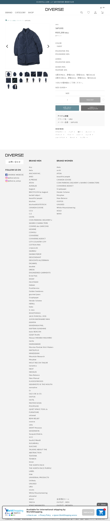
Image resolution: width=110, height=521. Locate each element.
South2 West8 (35, 440)
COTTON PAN (34, 245)
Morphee (32, 359)
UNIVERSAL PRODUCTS (39, 477)
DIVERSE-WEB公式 (16, 175)
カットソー (89, 132)
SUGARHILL (34, 443)
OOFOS (32, 397)
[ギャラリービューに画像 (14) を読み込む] (45, 80)
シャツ (78, 134)
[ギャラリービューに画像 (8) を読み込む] (8, 80)
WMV (59, 214)
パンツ (69, 134)
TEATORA (33, 456)
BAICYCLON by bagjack (38, 192)
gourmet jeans (34, 294)
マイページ (37, 519)
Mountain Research (37, 356)
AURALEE (33, 186)
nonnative (33, 387)
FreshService (34, 288)
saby (31, 425)
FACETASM (33, 282)
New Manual (34, 378)
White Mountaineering (38, 493)
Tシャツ (72, 137)
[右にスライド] (48, 46)
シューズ (88, 134)
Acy (30, 167)
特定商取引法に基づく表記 (69, 519)
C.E (30, 214)
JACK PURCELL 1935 (37, 316)
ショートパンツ (60, 137)
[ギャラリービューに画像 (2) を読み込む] (14, 74)
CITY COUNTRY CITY (37, 242)
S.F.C (31, 437)
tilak (31, 474)
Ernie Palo (33, 276)
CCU (31, 211)
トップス (83, 137)
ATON (31, 183)
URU (14, 20)
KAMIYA (32, 322)
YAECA (32, 502)
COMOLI (32, 232)
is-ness (32, 310)
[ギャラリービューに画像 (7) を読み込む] (45, 74)
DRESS (32, 270)
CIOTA (31, 217)
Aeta (31, 170)
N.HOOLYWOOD (36, 381)
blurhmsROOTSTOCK (38, 204)
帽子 (79, 132)
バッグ (71, 132)
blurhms (32, 201)
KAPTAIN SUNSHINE (37, 328)
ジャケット (20, 20)
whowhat (33, 496)
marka (31, 341)
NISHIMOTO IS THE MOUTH (40, 384)
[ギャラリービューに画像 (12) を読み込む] (33, 80)
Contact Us (67, 108)
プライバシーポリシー (50, 519)
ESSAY (31, 279)
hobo (31, 307)
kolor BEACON (35, 332)
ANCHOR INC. (35, 173)
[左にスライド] (7, 46)
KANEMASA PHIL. (36, 325)
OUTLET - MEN (63, 502)
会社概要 (17, 519)
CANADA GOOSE (36, 207)
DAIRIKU (32, 251)
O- (30, 390)
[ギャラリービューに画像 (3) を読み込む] (21, 74)
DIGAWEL (33, 263)
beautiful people (35, 198)
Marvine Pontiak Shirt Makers (41, 347)
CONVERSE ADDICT (37, 239)
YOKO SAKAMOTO (37, 505)
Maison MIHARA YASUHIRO (40, 338)
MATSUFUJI (34, 350)
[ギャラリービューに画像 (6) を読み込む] (39, 74)
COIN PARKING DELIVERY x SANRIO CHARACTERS (78, 183)
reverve (32, 422)
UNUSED (33, 484)
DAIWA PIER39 (35, 254)
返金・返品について (87, 519)
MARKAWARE (35, 344)
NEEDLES (33, 372)
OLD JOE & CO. (35, 394)
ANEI (31, 176)
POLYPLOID (34, 406)
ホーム (9, 20)
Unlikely (32, 480)
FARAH (32, 285)
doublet (32, 266)
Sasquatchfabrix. (36, 434)
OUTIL (31, 400)
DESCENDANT (35, 257)
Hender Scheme (35, 301)
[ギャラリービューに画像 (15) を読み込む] (8, 86)
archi (59, 170)
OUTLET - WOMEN (65, 505)
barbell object (34, 195)
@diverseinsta (13, 178)
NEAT (31, 369)
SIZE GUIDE (61, 87)
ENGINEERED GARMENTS (39, 273)
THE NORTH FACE (36, 465)
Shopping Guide (93, 108)
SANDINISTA (34, 431)
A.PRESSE (33, 180)
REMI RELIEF (34, 418)
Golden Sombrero (36, 291)
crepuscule (33, 248)
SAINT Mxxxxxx (35, 428)
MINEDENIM (34, 353)
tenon (31, 462)
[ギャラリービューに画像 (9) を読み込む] (14, 80)
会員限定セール (63, 499)
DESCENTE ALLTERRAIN (39, 260)
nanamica (33, 366)
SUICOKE (33, 446)
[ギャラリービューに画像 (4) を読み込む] (27, 74)
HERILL (32, 304)
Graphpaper (34, 297)
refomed (32, 415)
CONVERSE (34, 235)
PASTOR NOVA (35, 403)
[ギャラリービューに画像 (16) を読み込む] (14, 86)
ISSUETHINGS (35, 313)
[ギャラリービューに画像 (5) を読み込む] (33, 74)
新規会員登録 (27, 519)
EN (104, 7)
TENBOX (32, 459)
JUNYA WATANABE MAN (39, 319)
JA (101, 7)
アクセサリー (59, 132)
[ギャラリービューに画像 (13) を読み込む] (39, 80)
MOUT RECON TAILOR (38, 363)
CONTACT (9, 519)
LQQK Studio (34, 335)
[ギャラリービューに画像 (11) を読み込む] (27, 80)
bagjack (32, 189)
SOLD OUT (90, 100)
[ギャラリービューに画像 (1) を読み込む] (8, 74)
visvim (31, 490)
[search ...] (81, 12)
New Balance (34, 375)
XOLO (31, 499)
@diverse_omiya (14, 181)
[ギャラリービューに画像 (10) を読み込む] (21, 80)
